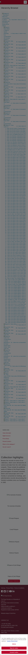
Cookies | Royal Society (12, 641)
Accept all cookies (14, 652)
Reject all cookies (14, 648)
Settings (14, 644)
